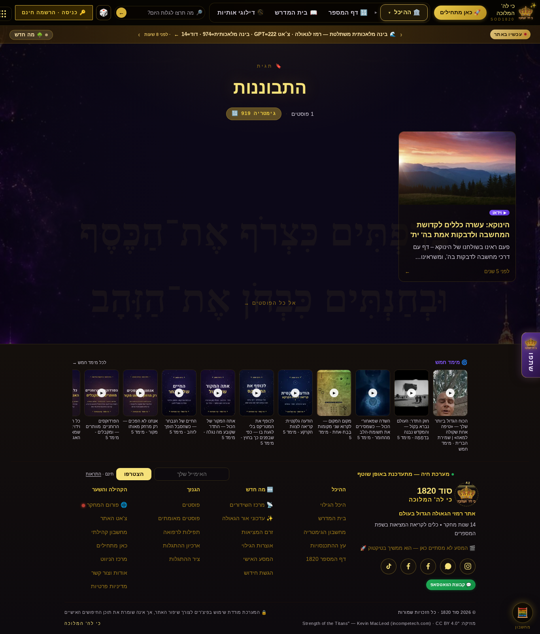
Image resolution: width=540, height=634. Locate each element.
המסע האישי (258, 559)
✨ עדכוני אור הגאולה (247, 518)
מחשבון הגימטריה (325, 532)
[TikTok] (389, 566)
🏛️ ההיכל (404, 12)
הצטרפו (133, 474)
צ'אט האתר (113, 518)
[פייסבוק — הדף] (428, 566)
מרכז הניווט (113, 559)
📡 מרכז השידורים (251, 505)
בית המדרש (332, 518)
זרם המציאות (257, 532)
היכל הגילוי (333, 505)
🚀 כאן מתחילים (460, 12)
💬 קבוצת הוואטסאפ (450, 584)
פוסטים (191, 505)
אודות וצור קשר (109, 573)
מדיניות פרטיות (109, 586)
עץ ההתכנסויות (328, 546)
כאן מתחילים (111, 546)
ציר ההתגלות (184, 559)
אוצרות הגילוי (257, 546)
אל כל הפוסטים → (270, 303)
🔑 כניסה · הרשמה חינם (54, 12)
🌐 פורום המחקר (107, 505)
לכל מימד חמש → (89, 362)
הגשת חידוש (258, 573)
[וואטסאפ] (448, 566)
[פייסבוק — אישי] (408, 566)
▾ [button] (390, 13)
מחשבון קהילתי (109, 532)
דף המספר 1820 (326, 559)
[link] (499, 213)
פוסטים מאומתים (179, 518)
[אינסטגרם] (468, 566)
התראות (93, 474)
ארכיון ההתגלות (181, 546)
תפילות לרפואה (181, 532)
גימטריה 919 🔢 (254, 114)
